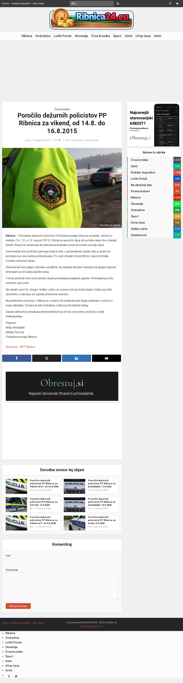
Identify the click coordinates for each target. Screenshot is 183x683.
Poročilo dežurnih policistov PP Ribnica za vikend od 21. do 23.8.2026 (44, 483)
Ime (8, 555)
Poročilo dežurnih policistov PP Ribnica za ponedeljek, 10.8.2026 (102, 502)
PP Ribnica (28, 347)
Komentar (12, 570)
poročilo (13, 347)
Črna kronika (100, 36)
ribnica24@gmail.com (91, 626)
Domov (6, 3)
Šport (117, 36)
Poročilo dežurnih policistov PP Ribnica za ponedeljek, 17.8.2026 (102, 483)
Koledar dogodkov (21, 3)
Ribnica (27, 36)
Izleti (128, 36)
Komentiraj (92, 140)
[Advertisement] (91, 71)
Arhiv (157, 36)
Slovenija (81, 36)
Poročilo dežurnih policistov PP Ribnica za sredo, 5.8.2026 (102, 520)
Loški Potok (62, 36)
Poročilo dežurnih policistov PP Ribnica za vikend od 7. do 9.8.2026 (44, 520)
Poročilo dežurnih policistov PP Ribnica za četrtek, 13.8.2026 (44, 502)
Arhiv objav (38, 3)
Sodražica (42, 36)
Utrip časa (143, 36)
